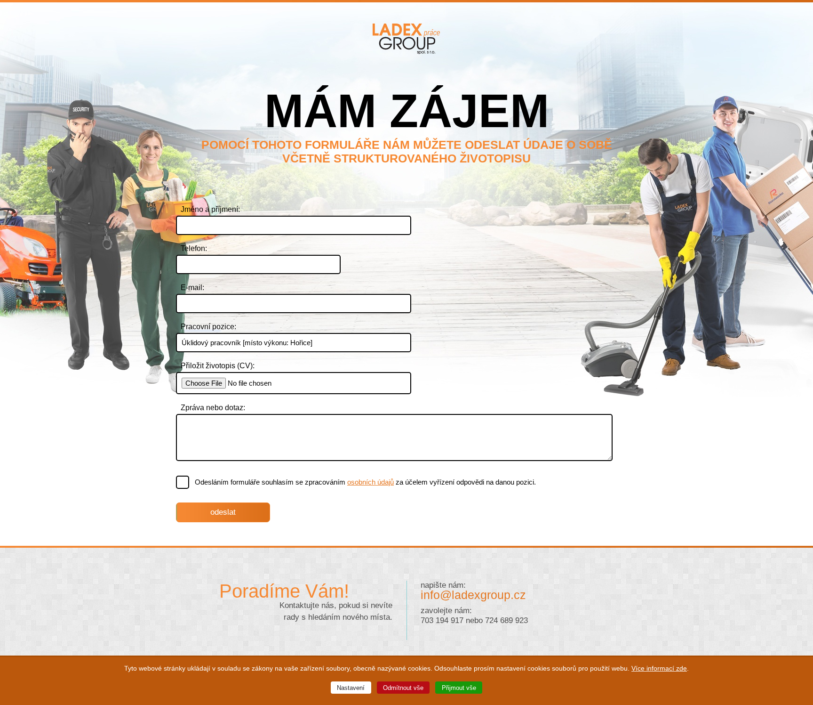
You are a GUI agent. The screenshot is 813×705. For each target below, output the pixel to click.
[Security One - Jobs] (407, 52)
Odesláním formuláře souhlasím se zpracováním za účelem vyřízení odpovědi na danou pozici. (365, 482)
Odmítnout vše (403, 687)
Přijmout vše (459, 687)
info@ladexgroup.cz (473, 594)
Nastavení (351, 687)
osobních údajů (370, 482)
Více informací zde (659, 668)
